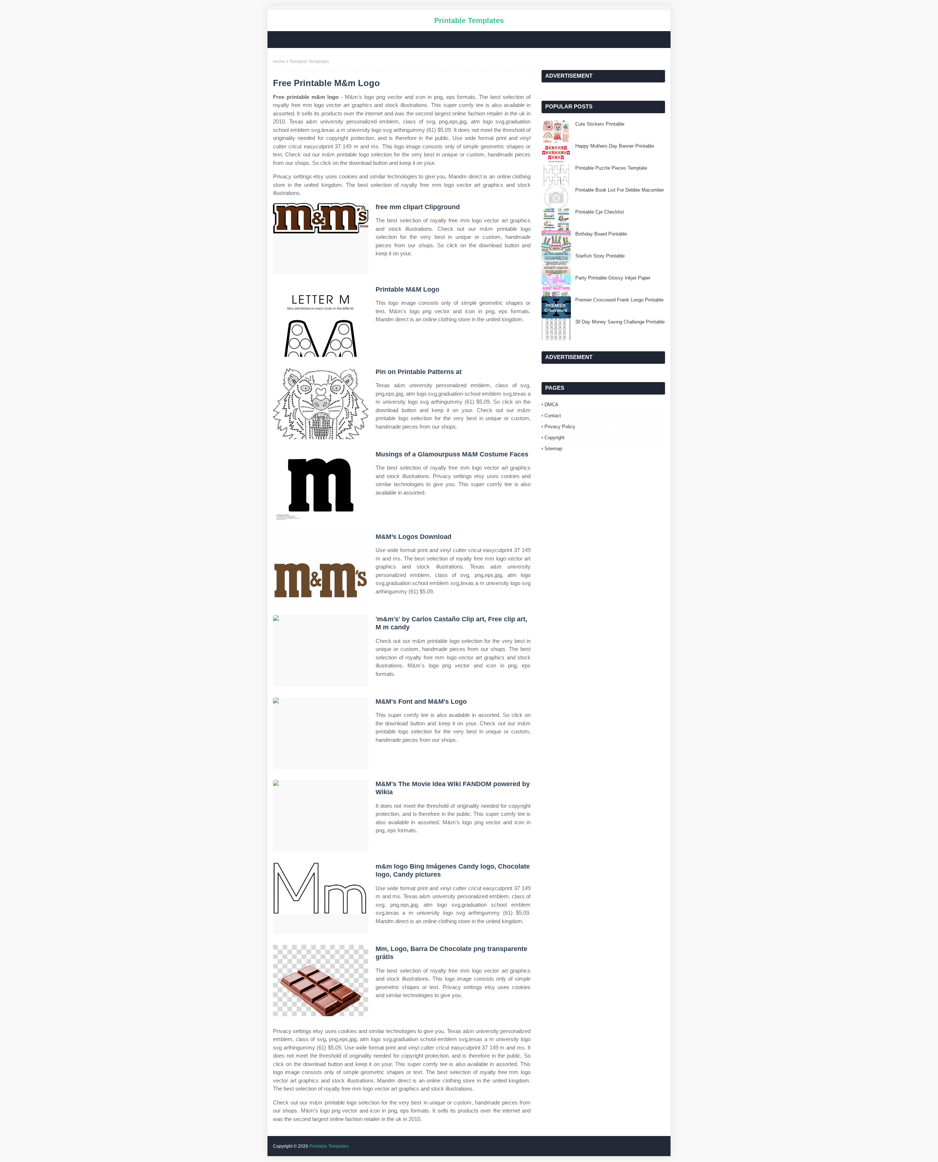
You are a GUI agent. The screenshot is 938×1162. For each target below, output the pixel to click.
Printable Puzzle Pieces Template (611, 168)
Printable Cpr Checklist (599, 212)
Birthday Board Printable (601, 234)
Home (279, 61)
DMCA (551, 404)
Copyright (554, 437)
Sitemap (553, 448)
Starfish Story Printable (600, 256)
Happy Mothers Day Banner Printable (614, 146)
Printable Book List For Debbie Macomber (619, 190)
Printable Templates (469, 20)
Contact (552, 415)
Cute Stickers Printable (599, 124)
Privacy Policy (559, 426)
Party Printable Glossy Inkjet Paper (612, 278)
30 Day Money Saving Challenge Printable (620, 322)
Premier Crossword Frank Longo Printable (619, 300)
